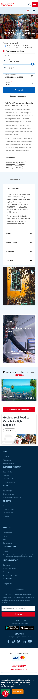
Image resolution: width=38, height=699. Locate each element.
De (9, 59)
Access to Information (10, 575)
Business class (8, 506)
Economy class (8, 509)
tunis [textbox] (11, 68)
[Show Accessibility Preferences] (5, 693)
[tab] (19, 188)
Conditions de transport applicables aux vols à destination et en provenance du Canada (19, 556)
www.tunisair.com (19, 669)
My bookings (7, 491)
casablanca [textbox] (15, 62)
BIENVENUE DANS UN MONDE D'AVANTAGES (21, 352)
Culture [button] (9, 233)
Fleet (4, 539)
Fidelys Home (7, 584)
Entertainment (8, 513)
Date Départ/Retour (11, 75)
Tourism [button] (9, 260)
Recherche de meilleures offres (18, 410)
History (5, 536)
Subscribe (18, 614)
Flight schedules (8, 463)
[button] (8, 287)
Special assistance (9, 482)
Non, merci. (17, 692)
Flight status (7, 460)
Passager (8, 82)
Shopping (6, 516)
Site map (6, 572)
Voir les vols (19, 90)
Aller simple (18, 46)
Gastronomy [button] (11, 242)
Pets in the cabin (8, 479)
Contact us (7, 565)
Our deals (6, 457)
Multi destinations (28, 46)
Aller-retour (8, 46)
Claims (5, 551)
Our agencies (7, 543)
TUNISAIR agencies (9, 568)
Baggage (6, 475)
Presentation (7, 533)
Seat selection (8, 472)
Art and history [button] (12, 189)
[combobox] (19, 61)
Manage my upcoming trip (12, 497)
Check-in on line (8, 494)
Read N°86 (9, 430)
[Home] (7, 5)
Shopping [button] (10, 251)
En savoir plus (9, 686)
